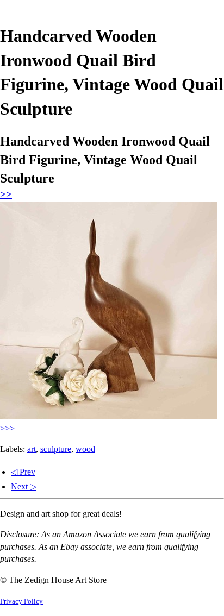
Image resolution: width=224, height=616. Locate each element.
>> (6, 194)
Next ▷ (23, 486)
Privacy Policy (21, 601)
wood (85, 449)
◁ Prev (23, 471)
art (31, 449)
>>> (7, 428)
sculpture (55, 449)
